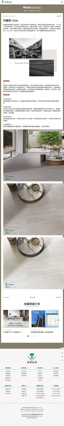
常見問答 (8, 393)
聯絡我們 (8, 375)
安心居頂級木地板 (40, 395)
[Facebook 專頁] (62, 349)
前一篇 (6, 297)
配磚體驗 (56, 375)
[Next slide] (58, 320)
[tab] (28, 336)
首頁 (27, 10)
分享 (59, 16)
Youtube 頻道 (56, 393)
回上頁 (33, 297)
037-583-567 (39, 411)
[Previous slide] (5, 320)
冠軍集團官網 (40, 389)
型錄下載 (56, 373)
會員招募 (24, 389)
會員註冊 (24, 393)
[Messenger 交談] (62, 353)
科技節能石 (40, 382)
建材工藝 (8, 389)
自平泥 (40, 371)
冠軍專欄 (24, 373)
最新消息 (32, 10)
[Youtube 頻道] (62, 360)
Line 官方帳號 (56, 391)
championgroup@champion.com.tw (34, 409)
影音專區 (24, 375)
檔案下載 (24, 395)
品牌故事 (8, 371)
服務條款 (8, 378)
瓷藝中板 (40, 373)
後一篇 (57, 297)
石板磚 (40, 380)
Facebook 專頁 (56, 389)
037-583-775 (27, 411)
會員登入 (24, 391)
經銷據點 (8, 373)
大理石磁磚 (40, 378)
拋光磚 (40, 375)
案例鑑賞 (56, 371)
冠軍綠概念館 (40, 398)
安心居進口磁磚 (40, 393)
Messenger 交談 (56, 395)
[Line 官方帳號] (62, 356)
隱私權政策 (8, 380)
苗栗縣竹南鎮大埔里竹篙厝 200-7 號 (32, 407)
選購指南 (8, 391)
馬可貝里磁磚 (40, 391)
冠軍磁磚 (6, 2)
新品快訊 (24, 371)
